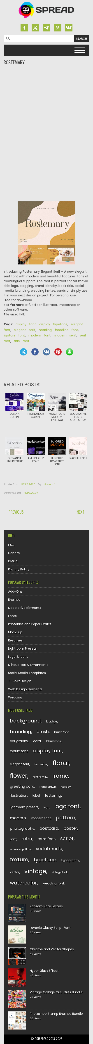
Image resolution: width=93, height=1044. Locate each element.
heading (45, 330)
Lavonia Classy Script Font (50, 927)
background (25, 720)
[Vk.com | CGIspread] (68, 27)
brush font (61, 732)
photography (22, 828)
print (13, 839)
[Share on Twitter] (23, 351)
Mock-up (15, 632)
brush (43, 732)
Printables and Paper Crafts (29, 624)
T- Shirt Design (19, 681)
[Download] (69, 351)
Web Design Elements (25, 689)
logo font (67, 806)
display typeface (53, 324)
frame (60, 775)
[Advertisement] (46, 83)
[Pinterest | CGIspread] (57, 27)
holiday (66, 787)
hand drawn (48, 787)
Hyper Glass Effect (44, 970)
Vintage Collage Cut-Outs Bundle (56, 992)
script (67, 838)
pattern (65, 817)
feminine (41, 764)
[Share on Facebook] (35, 351)
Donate (14, 553)
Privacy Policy (18, 569)
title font (21, 341)
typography (70, 860)
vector (14, 872)
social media (49, 848)
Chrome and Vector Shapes (52, 949)
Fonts (12, 616)
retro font (46, 838)
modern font (39, 335)
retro (27, 838)
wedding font (53, 883)
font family (40, 777)
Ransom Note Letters (46, 906)
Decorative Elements (24, 607)
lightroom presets (24, 807)
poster (70, 828)
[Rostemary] (46, 235)
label (36, 796)
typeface (45, 859)
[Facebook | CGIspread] (24, 27)
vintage (35, 871)
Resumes (15, 640)
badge (51, 721)
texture (19, 859)
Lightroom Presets (22, 648)
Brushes (14, 599)
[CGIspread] (46, 19)
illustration (18, 795)
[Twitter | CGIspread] (35, 27)
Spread (49, 484)
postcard (49, 828)
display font (26, 324)
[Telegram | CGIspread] (46, 27)
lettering (53, 795)
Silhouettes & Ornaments (28, 665)
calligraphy (19, 741)
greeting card (22, 786)
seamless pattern (20, 849)
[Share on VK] (46, 351)
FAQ (11, 545)
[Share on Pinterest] (58, 351)
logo (46, 807)
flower (18, 776)
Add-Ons (15, 591)
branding (20, 731)
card (37, 741)
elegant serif (24, 330)
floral (61, 763)
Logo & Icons (18, 656)
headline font (66, 330)
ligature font (14, 335)
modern (18, 818)
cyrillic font (19, 751)
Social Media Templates (27, 673)
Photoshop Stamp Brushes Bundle (56, 1013)
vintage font (59, 872)
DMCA (13, 561)
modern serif (65, 335)
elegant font (19, 764)
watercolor (23, 882)
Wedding (15, 697)
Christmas (53, 741)
